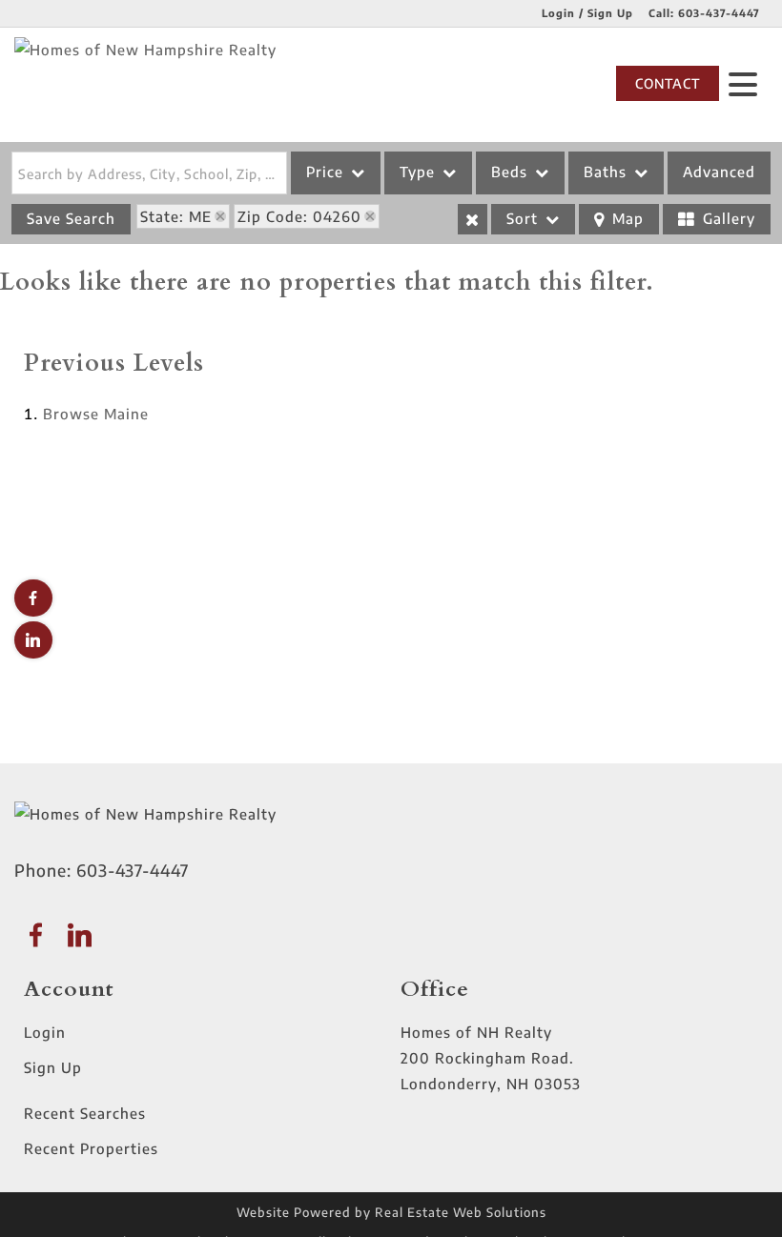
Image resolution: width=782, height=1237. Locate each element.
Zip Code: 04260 (299, 216)
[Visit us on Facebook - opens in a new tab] (33, 598)
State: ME (176, 216)
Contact (667, 83)
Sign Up (53, 1067)
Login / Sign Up (587, 13)
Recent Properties (91, 1148)
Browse (96, 413)
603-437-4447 (719, 13)
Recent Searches (85, 1113)
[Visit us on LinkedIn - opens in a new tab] (33, 640)
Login (45, 1032)
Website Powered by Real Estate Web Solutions (391, 1212)
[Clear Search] (472, 219)
